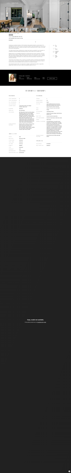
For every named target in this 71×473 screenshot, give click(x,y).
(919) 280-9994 (29, 78)
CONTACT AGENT (52, 78)
